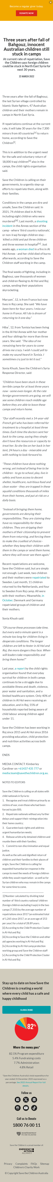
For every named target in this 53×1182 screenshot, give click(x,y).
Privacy (8, 1163)
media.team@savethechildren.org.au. (25, 773)
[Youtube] (26, 1108)
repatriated (39, 577)
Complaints (21, 1163)
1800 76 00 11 (26, 1125)
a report (20, 668)
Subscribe (26, 1009)
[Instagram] (18, 1108)
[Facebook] (18, 1100)
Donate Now (26, 13)
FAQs (34, 1163)
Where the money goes (26, 1047)
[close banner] (50, 3)
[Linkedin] (34, 1100)
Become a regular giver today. (26, 6)
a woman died (25, 249)
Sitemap (44, 1163)
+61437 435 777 (28, 768)
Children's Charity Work (26, 1167)
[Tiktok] (34, 1108)
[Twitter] (26, 1100)
